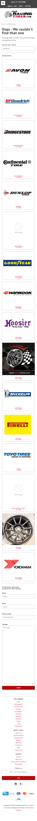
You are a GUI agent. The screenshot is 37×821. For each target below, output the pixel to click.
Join (15, 6)
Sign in (10, 6)
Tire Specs (18, 745)
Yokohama (18, 726)
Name (4, 593)
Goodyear (18, 711)
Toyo (18, 724)
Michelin (18, 719)
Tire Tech (18, 743)
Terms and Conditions (18, 762)
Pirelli (18, 721)
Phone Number (6, 614)
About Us (18, 733)
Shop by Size (18, 738)
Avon (18, 702)
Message (5, 624)
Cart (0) (27, 6)
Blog (18, 747)
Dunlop (18, 709)
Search (18, 757)
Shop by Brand (18, 735)
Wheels (18, 740)
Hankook (18, 714)
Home (3, 24)
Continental (18, 707)
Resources (18, 764)
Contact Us (18, 750)
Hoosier (18, 716)
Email (4, 603)
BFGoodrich (18, 704)
